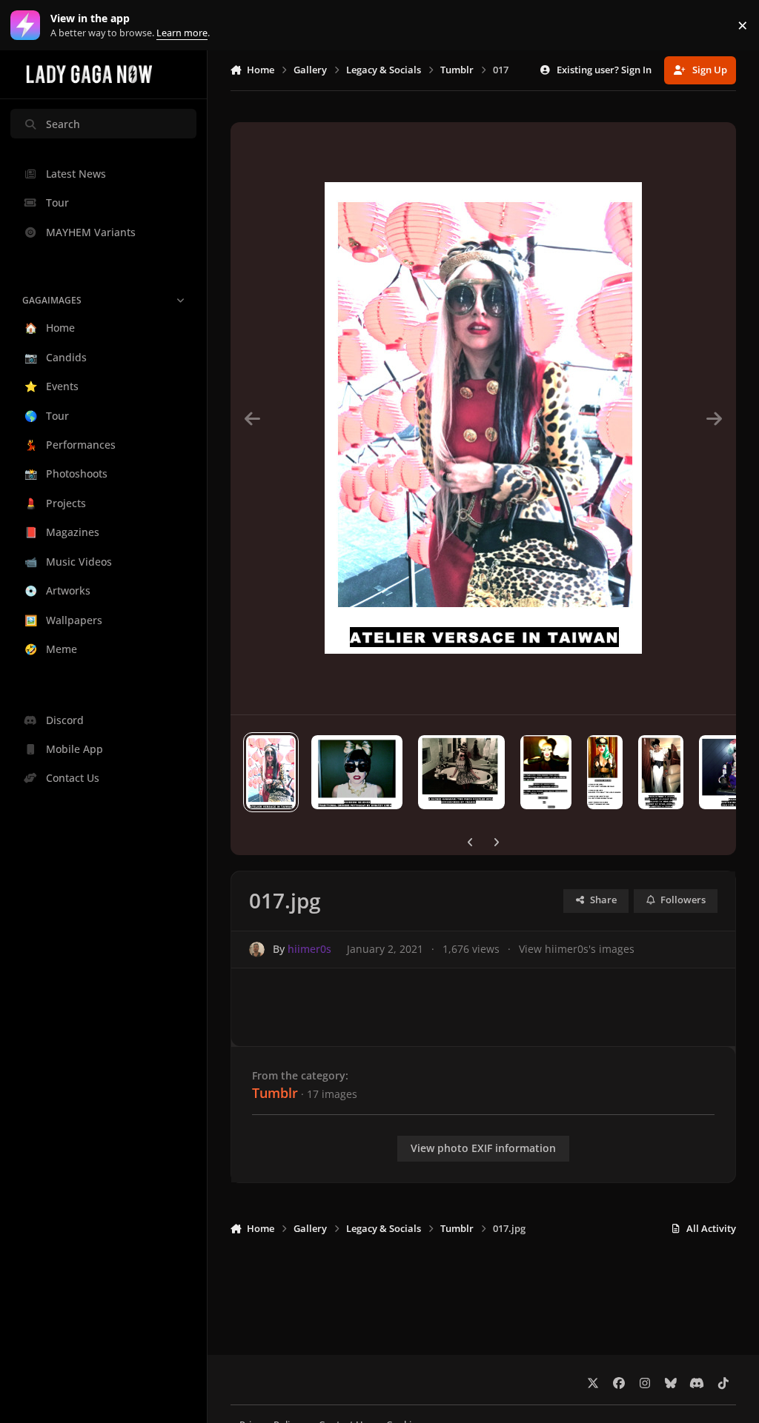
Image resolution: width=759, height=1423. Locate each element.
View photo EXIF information (483, 1148)
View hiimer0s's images (576, 949)
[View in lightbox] (483, 418)
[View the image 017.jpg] (271, 772)
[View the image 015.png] (461, 772)
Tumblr (275, 1093)
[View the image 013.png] (605, 772)
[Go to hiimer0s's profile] (257, 949)
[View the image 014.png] (545, 772)
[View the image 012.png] (660, 772)
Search (63, 124)
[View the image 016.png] (356, 772)
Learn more (28, 26)
